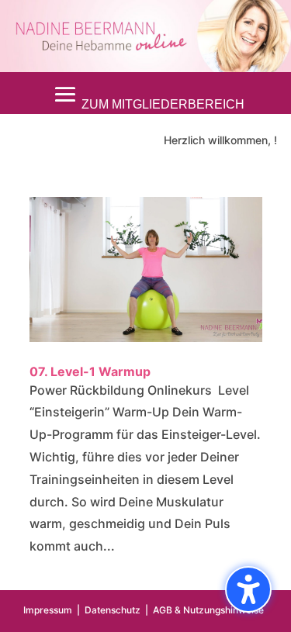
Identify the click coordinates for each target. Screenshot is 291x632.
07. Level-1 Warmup (90, 371)
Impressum (47, 610)
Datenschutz (112, 610)
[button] (145, 94)
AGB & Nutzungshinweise (208, 610)
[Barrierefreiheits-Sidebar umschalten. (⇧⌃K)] (248, 589)
